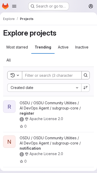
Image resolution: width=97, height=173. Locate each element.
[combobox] (44, 88)
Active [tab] (63, 47)
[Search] (85, 75)
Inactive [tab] (81, 47)
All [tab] (8, 60)
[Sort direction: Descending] (85, 88)
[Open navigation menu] (14, 6)
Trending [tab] (43, 47)
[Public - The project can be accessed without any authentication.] (22, 119)
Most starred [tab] (17, 47)
